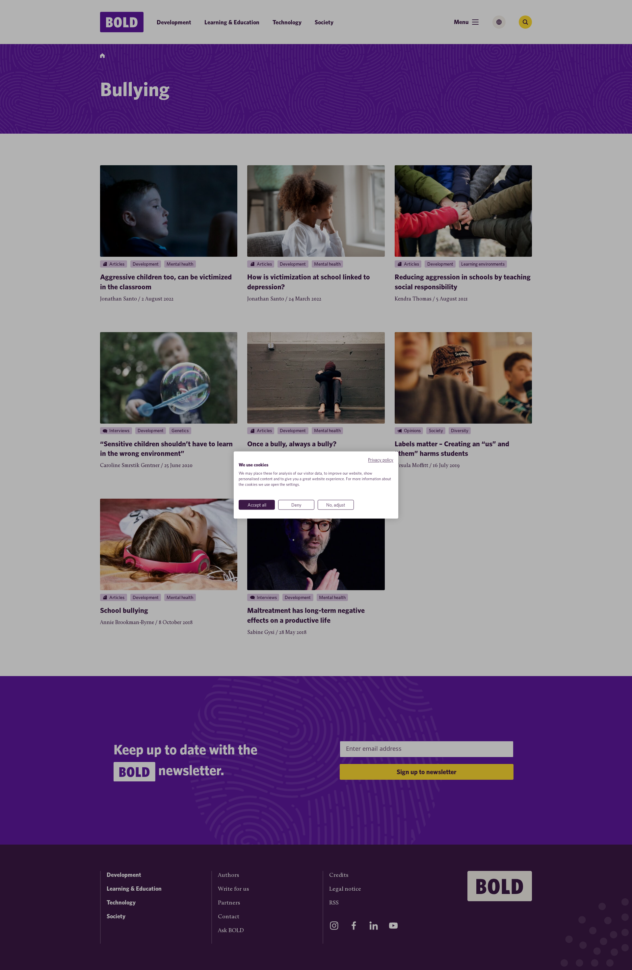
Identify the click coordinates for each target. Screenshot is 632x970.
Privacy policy (380, 459)
